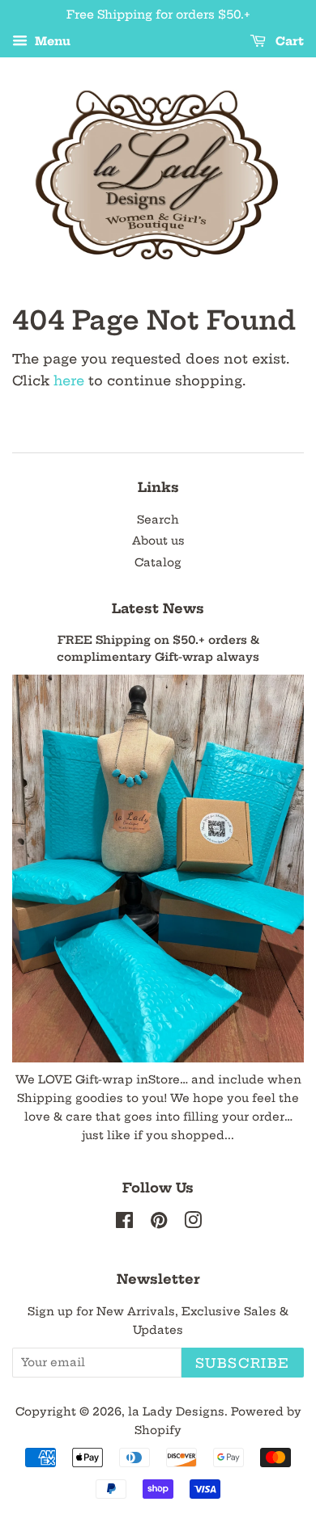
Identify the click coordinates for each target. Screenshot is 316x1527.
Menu (51, 41)
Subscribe (242, 1363)
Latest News (158, 608)
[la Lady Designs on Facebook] (124, 1223)
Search (158, 520)
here (68, 380)
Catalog (158, 563)
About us (158, 541)
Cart (288, 41)
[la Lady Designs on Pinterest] (159, 1223)
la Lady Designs (176, 1412)
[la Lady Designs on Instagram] (193, 1223)
